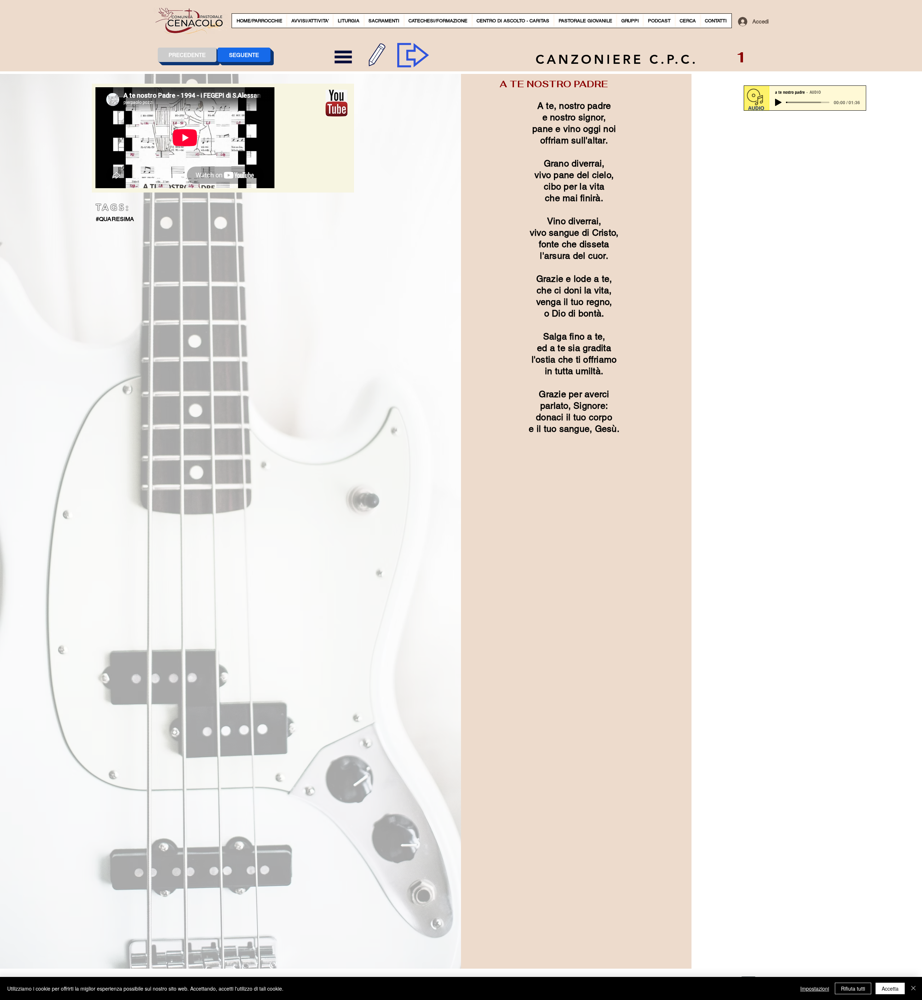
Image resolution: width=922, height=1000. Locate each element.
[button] (310, 21)
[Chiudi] (913, 988)
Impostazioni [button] (814, 988)
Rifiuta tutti (853, 988)
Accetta (890, 988)
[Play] (778, 102)
